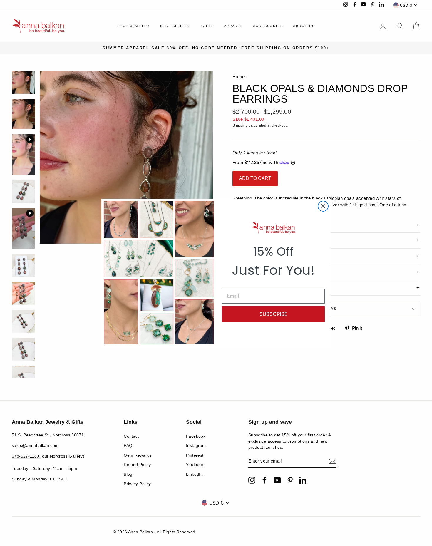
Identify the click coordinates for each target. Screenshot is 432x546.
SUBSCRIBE (273, 314)
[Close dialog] (323, 206)
